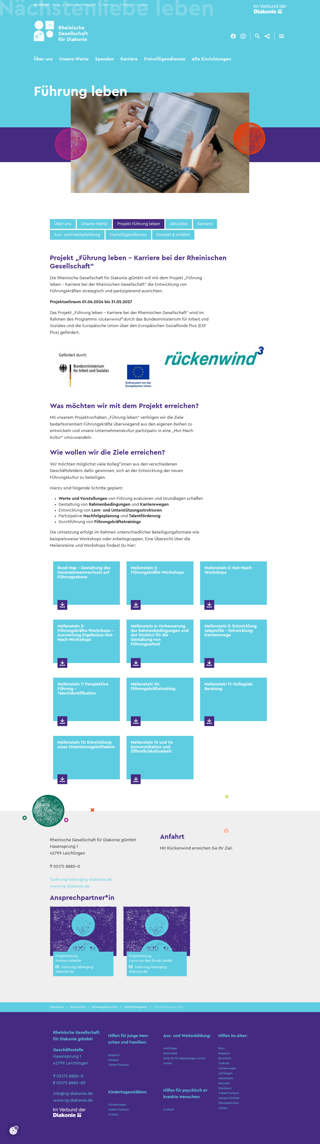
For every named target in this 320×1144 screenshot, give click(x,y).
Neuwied (224, 1083)
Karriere (129, 59)
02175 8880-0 (70, 1076)
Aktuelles (179, 224)
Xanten (167, 1063)
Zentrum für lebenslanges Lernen (184, 1058)
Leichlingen (170, 1048)
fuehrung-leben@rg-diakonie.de (81, 879)
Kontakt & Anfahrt (173, 235)
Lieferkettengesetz (135, 1007)
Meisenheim (225, 1078)
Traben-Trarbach (118, 1065)
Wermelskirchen (228, 1103)
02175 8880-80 (71, 1083)
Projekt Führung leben (138, 224)
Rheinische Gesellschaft (81, 4)
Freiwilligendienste (164, 59)
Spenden (104, 59)
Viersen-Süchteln (228, 1098)
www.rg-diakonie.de (69, 886)
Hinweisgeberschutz (105, 1007)
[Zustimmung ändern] (14, 1130)
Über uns (108, 4)
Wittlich (113, 1114)
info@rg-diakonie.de (73, 1093)
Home (56, 4)
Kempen (113, 1060)
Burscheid (224, 1058)
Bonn (221, 1048)
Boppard (114, 1055)
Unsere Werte (74, 59)
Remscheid (170, 1053)
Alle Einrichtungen (211, 59)
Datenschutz (78, 1007)
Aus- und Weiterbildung (77, 235)
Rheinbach (225, 1088)
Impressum (57, 1007)
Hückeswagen (117, 1104)
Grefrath (168, 1109)
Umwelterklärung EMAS (168, 1007)
